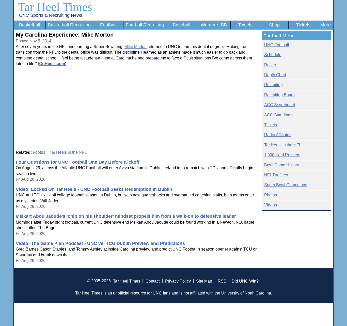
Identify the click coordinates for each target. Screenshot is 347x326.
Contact (153, 281)
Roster (270, 65)
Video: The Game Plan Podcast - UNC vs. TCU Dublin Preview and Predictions (100, 243)
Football (108, 24)
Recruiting (273, 85)
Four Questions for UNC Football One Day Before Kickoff (77, 162)
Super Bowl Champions (285, 185)
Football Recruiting (145, 24)
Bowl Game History (281, 165)
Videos (270, 205)
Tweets (245, 24)
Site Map (204, 281)
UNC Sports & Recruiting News (50, 15)
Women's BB (214, 24)
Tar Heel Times (55, 6)
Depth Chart (275, 75)
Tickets (303, 24)
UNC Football (276, 45)
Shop (274, 24)
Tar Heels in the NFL (68, 152)
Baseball (181, 24)
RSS (222, 281)
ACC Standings (278, 115)
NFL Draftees (276, 175)
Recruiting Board (279, 95)
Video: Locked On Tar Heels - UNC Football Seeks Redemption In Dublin (94, 189)
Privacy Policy (178, 281)
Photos (270, 195)
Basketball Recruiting (69, 24)
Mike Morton (135, 46)
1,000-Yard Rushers (282, 155)
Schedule (272, 55)
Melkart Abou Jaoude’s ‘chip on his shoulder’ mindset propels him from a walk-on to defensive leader (126, 216)
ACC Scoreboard (279, 105)
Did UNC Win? (245, 281)
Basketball (29, 24)
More (325, 24)
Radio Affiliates (277, 135)
